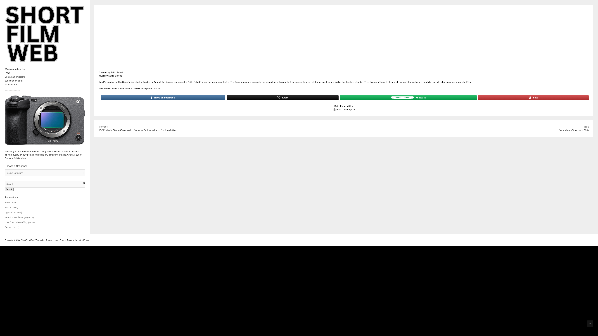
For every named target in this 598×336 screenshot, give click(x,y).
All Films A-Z (11, 84)
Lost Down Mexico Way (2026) (20, 222)
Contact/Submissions (15, 76)
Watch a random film (15, 68)
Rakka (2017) (11, 207)
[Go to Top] (590, 323)
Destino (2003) (12, 227)
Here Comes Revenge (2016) (19, 217)
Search (9, 189)
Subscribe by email (14, 80)
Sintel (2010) (11, 202)
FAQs (7, 72)
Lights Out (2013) (13, 212)
